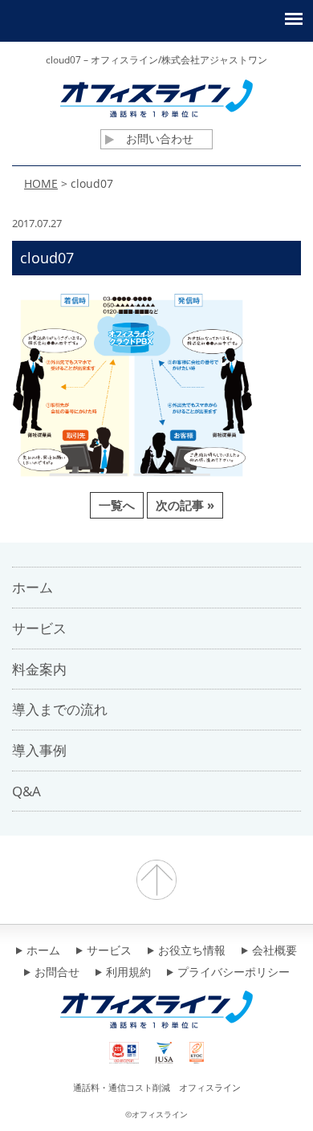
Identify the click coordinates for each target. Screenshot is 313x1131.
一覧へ (117, 505)
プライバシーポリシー (233, 972)
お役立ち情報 (192, 951)
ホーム (43, 951)
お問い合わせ (159, 139)
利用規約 (128, 972)
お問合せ (57, 972)
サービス (109, 951)
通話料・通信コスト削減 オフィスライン (157, 1087)
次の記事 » (185, 505)
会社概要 (274, 951)
